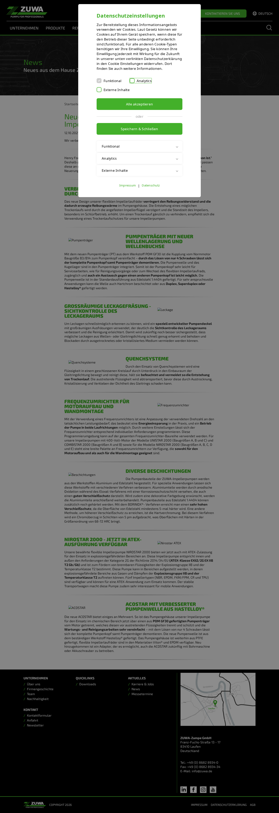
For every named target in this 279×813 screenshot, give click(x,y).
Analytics (144, 80)
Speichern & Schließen (139, 128)
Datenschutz (151, 185)
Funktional (113, 80)
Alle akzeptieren (139, 104)
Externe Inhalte (117, 89)
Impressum (127, 185)
